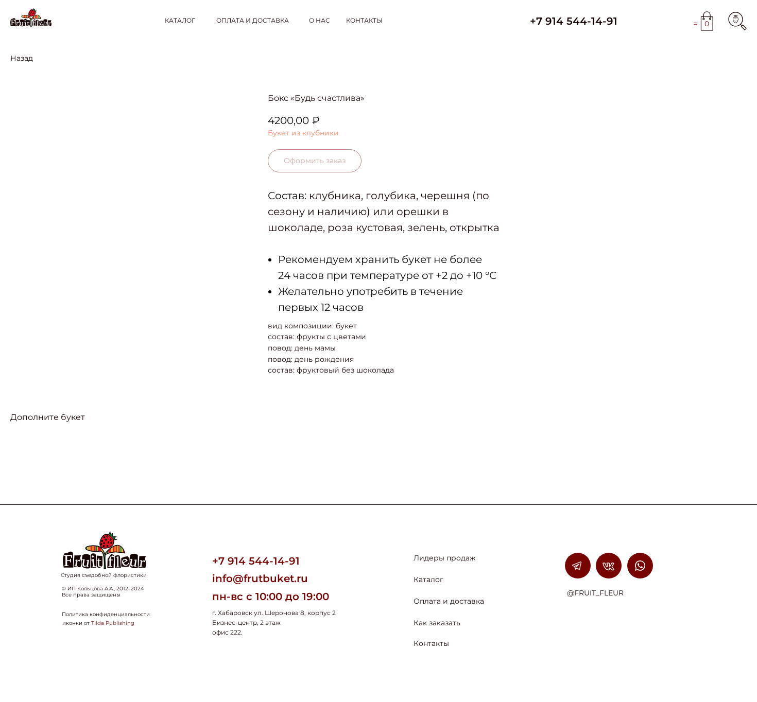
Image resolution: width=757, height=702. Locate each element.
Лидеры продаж (445, 558)
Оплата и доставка (449, 601)
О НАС (319, 20)
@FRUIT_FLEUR (595, 593)
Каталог (428, 579)
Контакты (431, 643)
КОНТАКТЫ (364, 20)
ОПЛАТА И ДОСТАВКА (252, 20)
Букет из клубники (303, 132)
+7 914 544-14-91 (573, 21)
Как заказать (437, 622)
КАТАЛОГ (180, 20)
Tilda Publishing (112, 623)
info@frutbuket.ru (260, 578)
